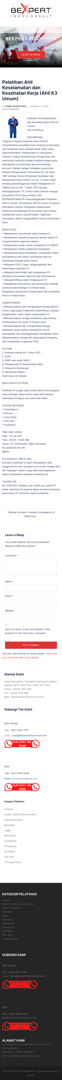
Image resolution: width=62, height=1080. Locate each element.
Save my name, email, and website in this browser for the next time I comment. (27, 631)
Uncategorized (10, 109)
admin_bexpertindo (16, 106)
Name (9, 581)
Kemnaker (9, 825)
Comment (11, 555)
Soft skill (9, 856)
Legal (7, 830)
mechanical (10, 840)
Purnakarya (10, 846)
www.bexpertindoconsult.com (27, 696)
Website (9, 610)
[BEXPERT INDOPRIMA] (31, 9)
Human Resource (13, 819)
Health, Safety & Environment (20, 814)
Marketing (9, 835)
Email (9, 596)
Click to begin (31, 54)
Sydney (31, 1075)
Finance (8, 809)
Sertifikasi (9, 851)
